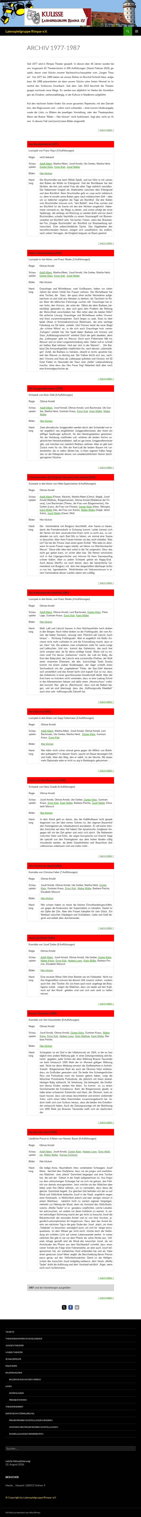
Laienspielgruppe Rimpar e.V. (26, 31)
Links (9, 1386)
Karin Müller (95, 411)
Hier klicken (46, 173)
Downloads (16, 1393)
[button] (64, 1307)
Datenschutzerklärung (20, 1413)
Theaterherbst (14, 1406)
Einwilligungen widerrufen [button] (26, 1433)
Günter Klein (46, 167)
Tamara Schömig (68, 1155)
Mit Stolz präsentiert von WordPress (23, 1512)
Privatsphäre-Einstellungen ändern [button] (31, 1420)
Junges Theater (15, 1345)
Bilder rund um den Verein (25, 1379)
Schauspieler (13, 1359)
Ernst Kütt (59, 167)
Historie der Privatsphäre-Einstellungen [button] (33, 1427)
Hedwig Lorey (75, 960)
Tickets (10, 1331)
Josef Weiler (73, 167)
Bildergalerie (14, 1372)
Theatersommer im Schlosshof (24, 1338)
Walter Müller (88, 510)
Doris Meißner (82, 1036)
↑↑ (106, 129)
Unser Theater (14, 1352)
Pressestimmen (18, 1399)
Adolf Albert (46, 163)
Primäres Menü (136, 31)
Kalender (11, 1365)
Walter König (47, 960)
